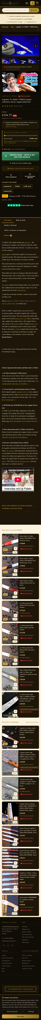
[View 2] (15, 61)
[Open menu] (26, 3)
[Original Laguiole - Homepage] (10, 3)
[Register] (32, 3)
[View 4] (32, 61)
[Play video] (20, 81)
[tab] (8, 220)
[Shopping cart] (37, 3)
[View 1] (6, 61)
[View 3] (23, 61)
